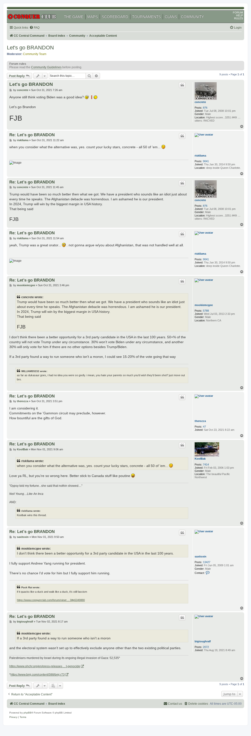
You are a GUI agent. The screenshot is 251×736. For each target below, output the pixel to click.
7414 (206, 464)
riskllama (200, 155)
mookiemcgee (204, 305)
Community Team (34, 54)
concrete (200, 102)
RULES (238, 18)
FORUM (238, 12)
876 (205, 107)
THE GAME (73, 17)
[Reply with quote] (182, 85)
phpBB (27, 712)
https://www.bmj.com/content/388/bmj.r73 (38, 674)
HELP (239, 15)
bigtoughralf (203, 641)
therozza (200, 420)
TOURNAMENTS (146, 17)
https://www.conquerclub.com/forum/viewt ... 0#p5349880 (51, 600)
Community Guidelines (46, 67)
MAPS (92, 17)
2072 (206, 646)
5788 (206, 310)
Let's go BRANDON (30, 48)
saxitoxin (200, 556)
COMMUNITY (192, 17)
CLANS (171, 17)
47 (204, 426)
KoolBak (200, 458)
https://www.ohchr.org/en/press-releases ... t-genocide (44, 666)
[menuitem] (34, 27)
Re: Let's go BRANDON (32, 135)
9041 (206, 161)
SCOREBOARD (115, 17)
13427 (206, 562)
